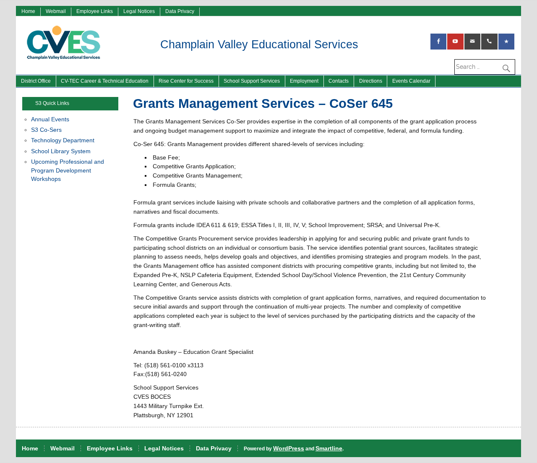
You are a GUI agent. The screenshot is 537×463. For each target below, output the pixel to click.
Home (28, 11)
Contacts (338, 81)
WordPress (288, 448)
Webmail (56, 11)
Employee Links (94, 11)
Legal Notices (139, 11)
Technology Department (62, 140)
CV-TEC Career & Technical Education (105, 81)
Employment (304, 81)
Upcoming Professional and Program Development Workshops (67, 170)
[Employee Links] (506, 42)
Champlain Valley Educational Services (259, 44)
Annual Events (50, 119)
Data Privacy (179, 11)
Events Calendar (411, 81)
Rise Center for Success (186, 81)
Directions (370, 81)
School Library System (61, 151)
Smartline (328, 448)
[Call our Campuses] (489, 42)
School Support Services (252, 81)
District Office (36, 81)
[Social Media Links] (438, 42)
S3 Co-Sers (46, 130)
